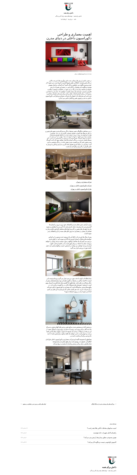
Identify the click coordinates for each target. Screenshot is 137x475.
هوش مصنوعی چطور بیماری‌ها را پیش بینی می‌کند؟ (100, 437)
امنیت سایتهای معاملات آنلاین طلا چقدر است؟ (101, 428)
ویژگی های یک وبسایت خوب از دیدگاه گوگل (102, 404)
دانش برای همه (68, 13)
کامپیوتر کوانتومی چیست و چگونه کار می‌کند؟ (101, 442)
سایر (76, 74)
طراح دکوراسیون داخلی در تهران (81, 189)
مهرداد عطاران (81, 74)
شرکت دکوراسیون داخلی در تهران (81, 185)
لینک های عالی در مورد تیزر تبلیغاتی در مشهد (34, 404)
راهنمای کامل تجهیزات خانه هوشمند (104, 433)
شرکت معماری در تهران (84, 182)
